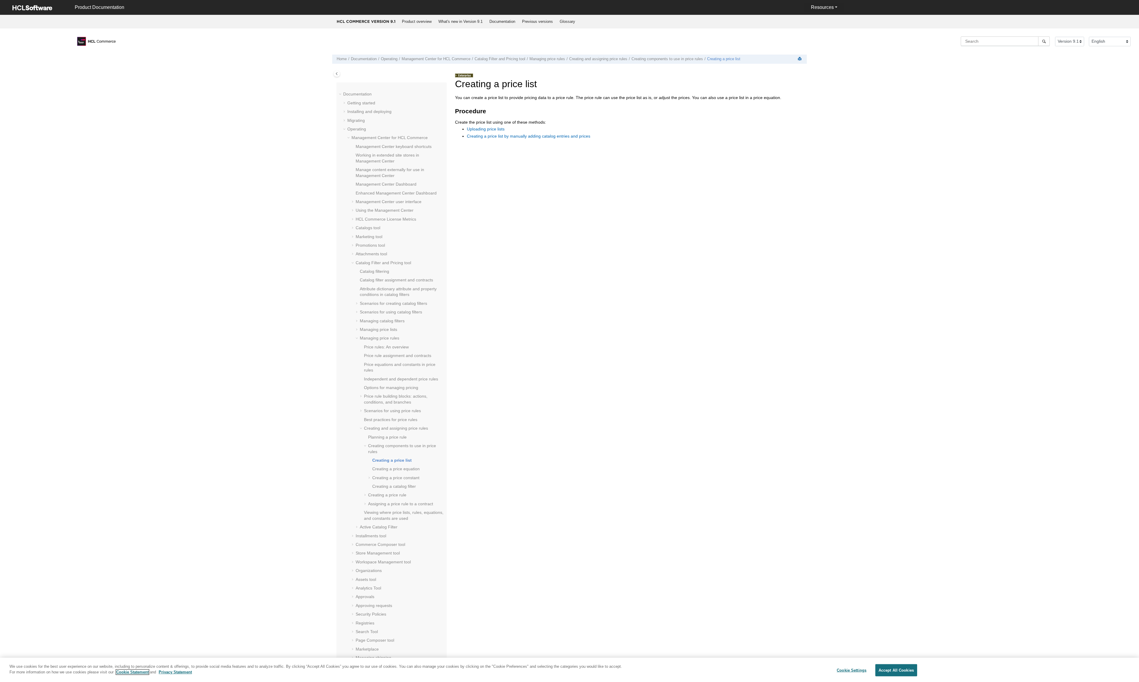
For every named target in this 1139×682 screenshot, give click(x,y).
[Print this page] (800, 59)
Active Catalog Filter (378, 527)
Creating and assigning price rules (598, 59)
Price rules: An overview (386, 347)
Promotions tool (370, 245)
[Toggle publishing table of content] (337, 74)
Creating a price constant (395, 477)
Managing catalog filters (382, 320)
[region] (569, 670)
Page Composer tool (375, 640)
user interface (388, 201)
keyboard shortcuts (394, 146)
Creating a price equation (396, 468)
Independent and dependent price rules (401, 379)
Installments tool (371, 535)
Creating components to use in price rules (667, 59)
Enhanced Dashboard (396, 193)
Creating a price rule (387, 495)
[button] (340, 94)
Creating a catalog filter (394, 486)
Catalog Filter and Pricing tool (500, 59)
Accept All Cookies (896, 670)
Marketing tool (369, 236)
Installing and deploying (369, 111)
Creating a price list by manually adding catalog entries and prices (528, 136)
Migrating (356, 120)
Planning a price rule (387, 437)
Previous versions (537, 21)
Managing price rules (547, 59)
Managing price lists (378, 329)
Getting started (361, 103)
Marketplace (367, 649)
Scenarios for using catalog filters (391, 312)
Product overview (417, 21)
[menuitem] (416, 22)
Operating (389, 59)
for (436, 59)
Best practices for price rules (390, 419)
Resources (822, 7)
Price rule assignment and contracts (397, 355)
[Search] (1044, 41)
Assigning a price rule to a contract (400, 503)
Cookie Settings (851, 670)
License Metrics (386, 219)
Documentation (502, 21)
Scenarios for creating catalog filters (393, 303)
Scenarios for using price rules (392, 410)
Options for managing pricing (391, 387)
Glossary (567, 21)
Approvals (365, 596)
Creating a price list (723, 59)
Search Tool (367, 631)
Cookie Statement (132, 672)
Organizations (369, 570)
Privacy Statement (175, 672)
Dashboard (386, 184)
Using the (384, 210)
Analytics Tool (368, 588)
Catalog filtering (374, 271)
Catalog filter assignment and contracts (396, 280)
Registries (365, 623)
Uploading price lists (486, 129)
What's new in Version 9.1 (460, 21)
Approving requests (374, 605)
